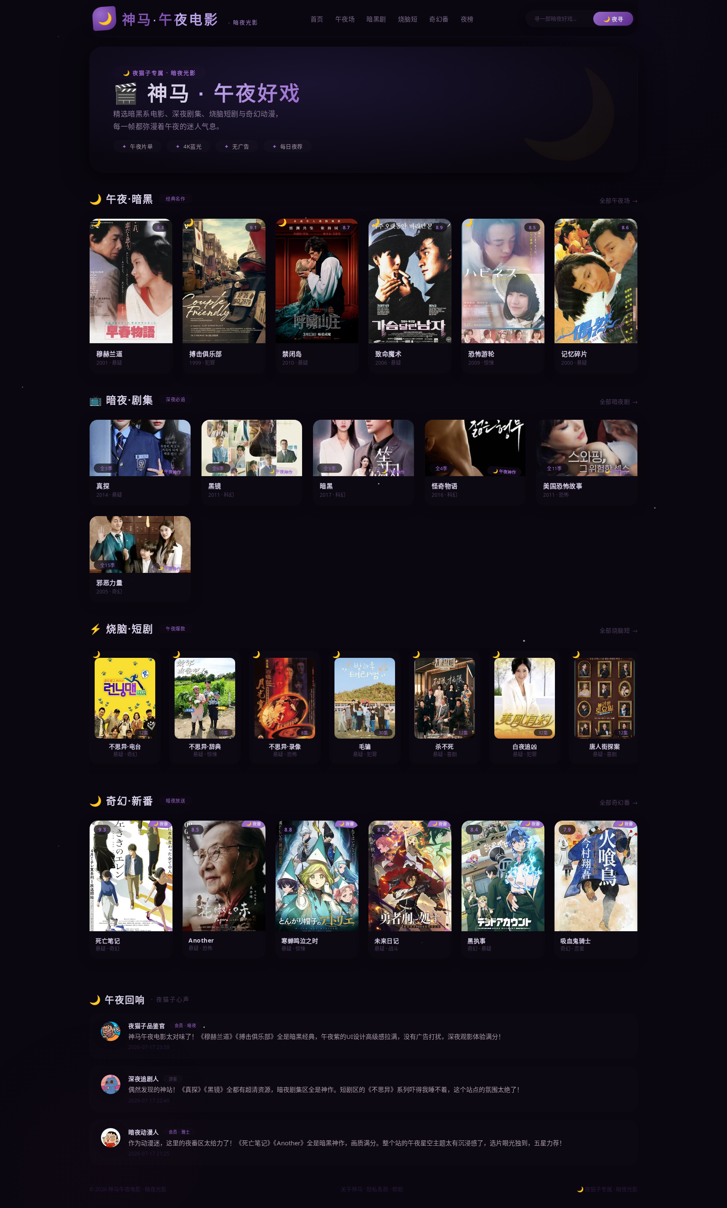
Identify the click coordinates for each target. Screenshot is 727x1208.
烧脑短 (408, 19)
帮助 (397, 1189)
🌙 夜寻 (613, 19)
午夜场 (345, 19)
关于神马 (352, 1189)
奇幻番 (439, 19)
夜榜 (467, 19)
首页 (317, 19)
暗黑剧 (376, 19)
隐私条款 (377, 1189)
